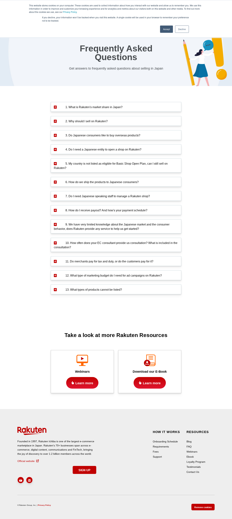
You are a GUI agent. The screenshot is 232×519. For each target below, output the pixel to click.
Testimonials (194, 466)
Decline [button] (182, 29)
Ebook (190, 456)
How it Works (166, 432)
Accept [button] (166, 29)
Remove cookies (203, 507)
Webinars (192, 451)
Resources (198, 432)
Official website (26, 460)
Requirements (161, 446)
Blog (189, 441)
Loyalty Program (196, 461)
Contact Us (193, 471)
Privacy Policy (70, 11)
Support (157, 456)
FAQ (189, 446)
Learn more (84, 383)
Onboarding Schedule (165, 441)
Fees (156, 451)
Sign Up (84, 470)
